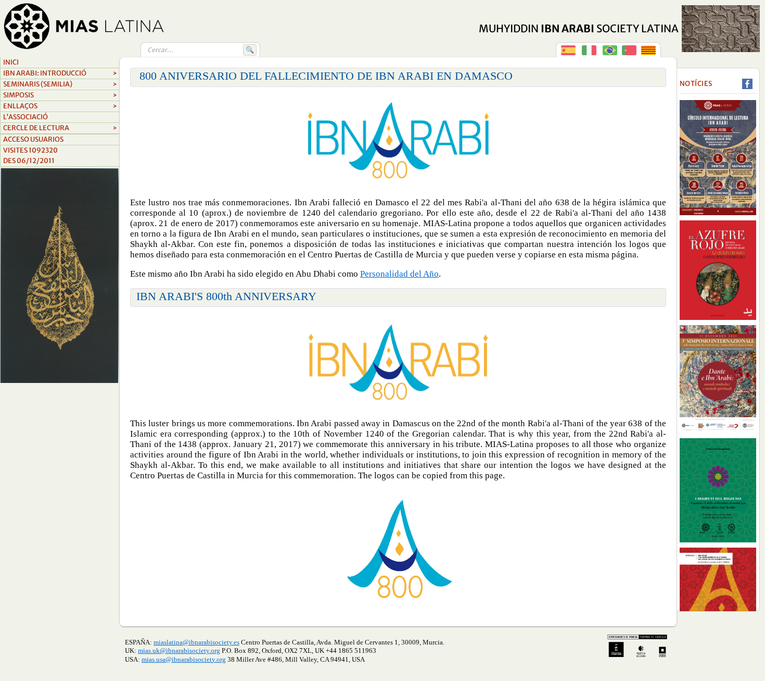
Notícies (696, 83)
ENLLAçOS (60, 106)
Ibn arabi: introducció (60, 73)
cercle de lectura (60, 127)
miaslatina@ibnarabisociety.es (196, 642)
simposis (60, 95)
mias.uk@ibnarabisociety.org (179, 650)
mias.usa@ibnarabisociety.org (184, 659)
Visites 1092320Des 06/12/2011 (30, 155)
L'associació (25, 117)
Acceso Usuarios (33, 139)
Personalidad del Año (399, 274)
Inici (11, 62)
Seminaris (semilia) (60, 84)
